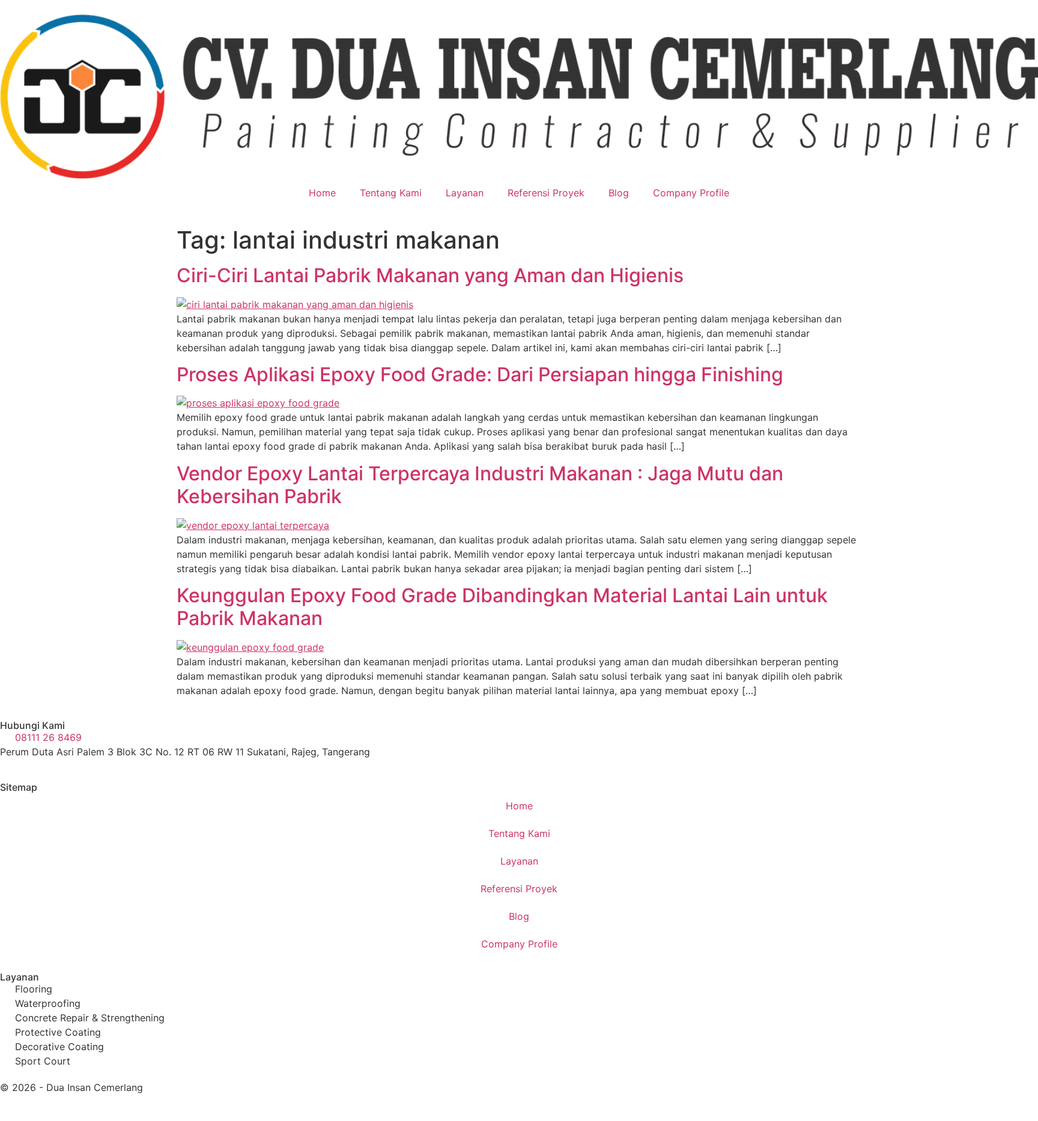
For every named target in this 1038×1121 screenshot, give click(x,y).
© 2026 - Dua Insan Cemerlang (71, 1087)
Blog (619, 193)
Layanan (465, 193)
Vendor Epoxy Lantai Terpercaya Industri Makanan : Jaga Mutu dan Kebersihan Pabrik (480, 485)
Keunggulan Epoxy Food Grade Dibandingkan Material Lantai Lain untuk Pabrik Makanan (502, 607)
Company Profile (691, 193)
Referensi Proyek (546, 193)
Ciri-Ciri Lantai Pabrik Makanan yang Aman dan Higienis (430, 275)
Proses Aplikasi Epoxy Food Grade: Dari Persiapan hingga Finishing (480, 374)
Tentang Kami (391, 193)
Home (322, 193)
